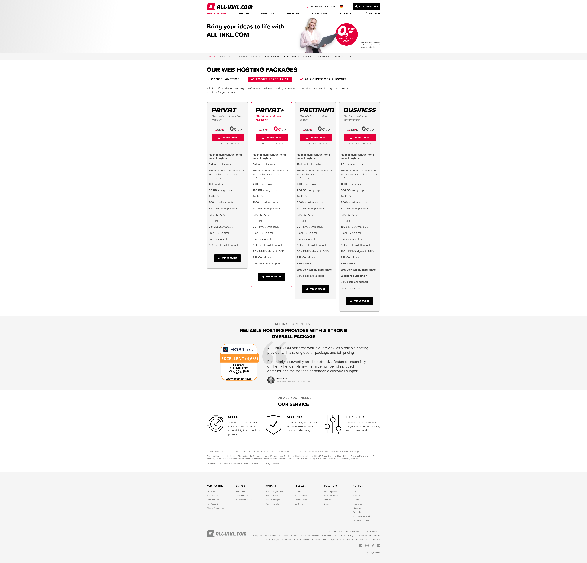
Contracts (299, 504)
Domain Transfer (272, 504)
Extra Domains (291, 57)
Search (374, 13)
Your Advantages (272, 500)
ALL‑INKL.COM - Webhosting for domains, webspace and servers (230, 6)
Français (275, 539)
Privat (222, 56)
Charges (307, 57)
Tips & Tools (358, 504)
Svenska (359, 539)
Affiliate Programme (215, 508)
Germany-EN (374, 535)
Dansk (341, 539)
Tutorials (357, 512)
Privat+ (231, 56)
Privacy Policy (347, 535)
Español (297, 539)
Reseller (293, 13)
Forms (356, 500)
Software (339, 57)
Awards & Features (272, 535)
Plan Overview (271, 57)
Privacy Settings (373, 553)
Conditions (299, 491)
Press (286, 535)
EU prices (240, 144)
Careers (294, 535)
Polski (325, 539)
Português (316, 539)
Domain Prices (242, 495)
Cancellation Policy (330, 535)
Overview (211, 57)
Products (328, 500)
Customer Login (368, 6)
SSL (350, 57)
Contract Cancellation (362, 516)
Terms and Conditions (310, 535)
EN (346, 6)
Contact (356, 495)
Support (346, 13)
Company (257, 535)
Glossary (357, 508)
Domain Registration (274, 491)
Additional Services (244, 500)
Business (255, 56)
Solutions (320, 13)
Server (243, 13)
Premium (242, 56)
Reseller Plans (301, 495)
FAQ (355, 491)
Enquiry (327, 504)
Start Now (230, 137)
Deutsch (266, 539)
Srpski (333, 539)
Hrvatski (349, 539)
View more (230, 258)
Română (376, 539)
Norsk (368, 539)
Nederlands (287, 539)
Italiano (306, 539)
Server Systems (330, 491)
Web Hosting (216, 13)
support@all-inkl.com (322, 6)
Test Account (323, 57)
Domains (267, 13)
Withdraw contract (361, 520)
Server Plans (241, 491)
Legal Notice (361, 535)
